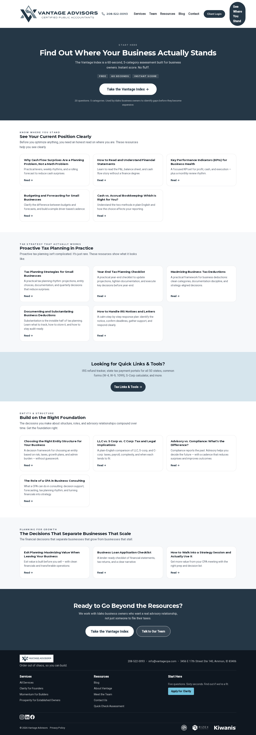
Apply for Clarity (181, 691)
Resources (167, 14)
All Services (27, 682)
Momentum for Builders (34, 694)
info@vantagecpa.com (162, 661)
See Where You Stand (237, 14)
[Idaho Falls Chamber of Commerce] (184, 728)
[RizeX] (200, 728)
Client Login (214, 14)
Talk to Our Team (153, 631)
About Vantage (103, 688)
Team (153, 14)
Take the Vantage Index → (128, 89)
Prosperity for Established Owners (40, 700)
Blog (182, 14)
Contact (193, 14)
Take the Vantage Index (110, 631)
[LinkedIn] (27, 718)
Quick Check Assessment (109, 706)
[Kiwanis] (225, 728)
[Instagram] (22, 718)
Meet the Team (103, 694)
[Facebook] (32, 718)
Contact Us (100, 700)
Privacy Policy (57, 727)
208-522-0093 (136, 661)
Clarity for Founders (31, 688)
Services (140, 14)
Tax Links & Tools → (128, 387)
